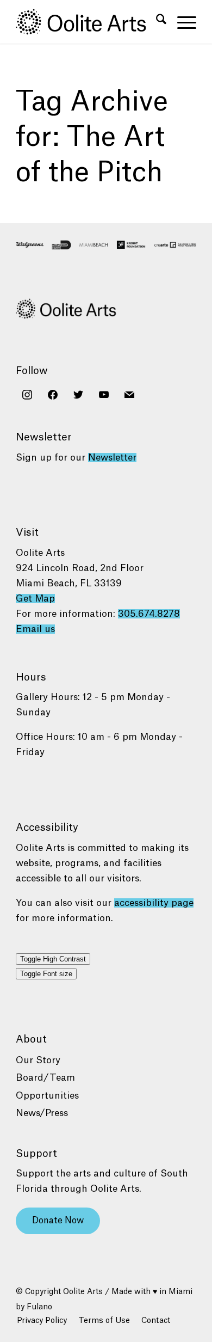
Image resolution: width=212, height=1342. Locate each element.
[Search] (155, 22)
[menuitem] (155, 22)
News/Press (42, 1113)
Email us (35, 629)
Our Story (38, 1060)
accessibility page (154, 903)
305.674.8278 (149, 613)
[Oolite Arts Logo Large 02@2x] (88, 22)
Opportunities (47, 1095)
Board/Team (45, 1077)
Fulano (39, 1307)
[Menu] (181, 22)
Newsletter (112, 457)
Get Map (35, 598)
